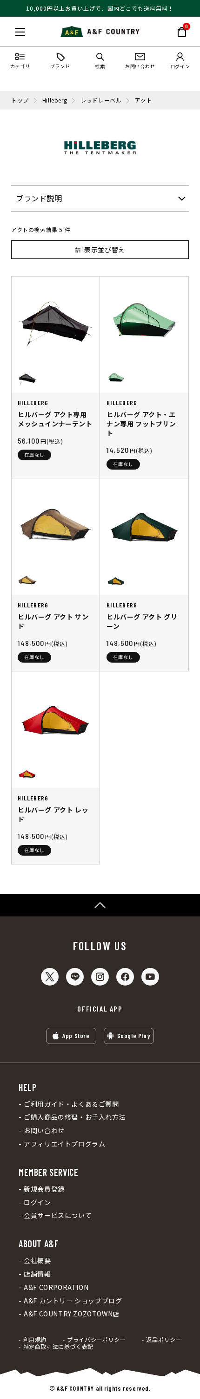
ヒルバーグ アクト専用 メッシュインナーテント (55, 419)
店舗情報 (37, 1274)
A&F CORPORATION (56, 1287)
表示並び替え (104, 249)
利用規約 (35, 1339)
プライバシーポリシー (96, 1339)
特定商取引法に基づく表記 (58, 1346)
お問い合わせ (44, 1131)
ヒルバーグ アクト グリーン (142, 621)
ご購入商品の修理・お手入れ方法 (75, 1117)
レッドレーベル (100, 100)
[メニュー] (20, 32)
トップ (20, 100)
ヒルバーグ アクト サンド (53, 621)
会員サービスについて (58, 1215)
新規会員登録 (44, 1189)
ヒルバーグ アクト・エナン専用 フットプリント (141, 424)
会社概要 (37, 1260)
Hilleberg (54, 100)
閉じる (10, 30)
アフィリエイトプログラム (64, 1144)
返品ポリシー (163, 1339)
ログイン (37, 1202)
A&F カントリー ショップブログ (73, 1301)
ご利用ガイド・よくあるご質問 (71, 1104)
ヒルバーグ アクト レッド (53, 814)
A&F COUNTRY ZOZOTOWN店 (72, 1314)
